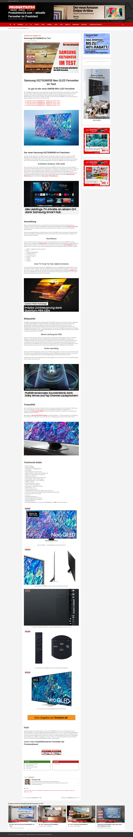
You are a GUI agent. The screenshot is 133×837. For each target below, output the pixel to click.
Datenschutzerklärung (46, 834)
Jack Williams (50, 826)
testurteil (26, 791)
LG (26, 24)
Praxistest (62, 790)
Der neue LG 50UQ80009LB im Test (33, 797)
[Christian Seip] (27, 779)
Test (40, 35)
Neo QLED (57, 790)
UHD (31, 791)
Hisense (49, 24)
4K (10, 24)
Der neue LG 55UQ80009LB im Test (69, 797)
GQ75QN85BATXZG (46, 790)
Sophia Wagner (77, 826)
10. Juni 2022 (27, 40)
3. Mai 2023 (70, 826)
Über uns (84, 24)
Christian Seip (34, 40)
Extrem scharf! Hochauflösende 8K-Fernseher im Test (26, 803)
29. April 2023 (100, 828)
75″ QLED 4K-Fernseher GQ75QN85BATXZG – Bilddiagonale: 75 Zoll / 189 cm (42, 103)
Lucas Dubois (107, 828)
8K (14, 24)
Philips (37, 24)
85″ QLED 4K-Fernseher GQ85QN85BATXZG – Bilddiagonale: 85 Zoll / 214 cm (42, 105)
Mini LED (67, 24)
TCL (31, 24)
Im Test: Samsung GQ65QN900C (78, 824)
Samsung (20, 24)
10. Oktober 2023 (13, 828)
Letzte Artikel (31, 777)
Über (26, 777)
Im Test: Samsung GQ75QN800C (48, 824)
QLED (61, 24)
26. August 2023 (42, 826)
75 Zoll (29, 790)
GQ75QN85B (39, 790)
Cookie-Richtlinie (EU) (95, 24)
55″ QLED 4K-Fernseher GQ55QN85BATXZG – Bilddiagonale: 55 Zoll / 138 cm (42, 101)
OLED (55, 24)
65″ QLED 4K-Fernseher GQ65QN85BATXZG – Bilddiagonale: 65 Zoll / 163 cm (42, 102)
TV (29, 791)
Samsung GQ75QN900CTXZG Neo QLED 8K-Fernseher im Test (109, 825)
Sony (43, 24)
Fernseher (33, 790)
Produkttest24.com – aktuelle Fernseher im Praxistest (29, 834)
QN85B (66, 790)
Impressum (76, 24)
